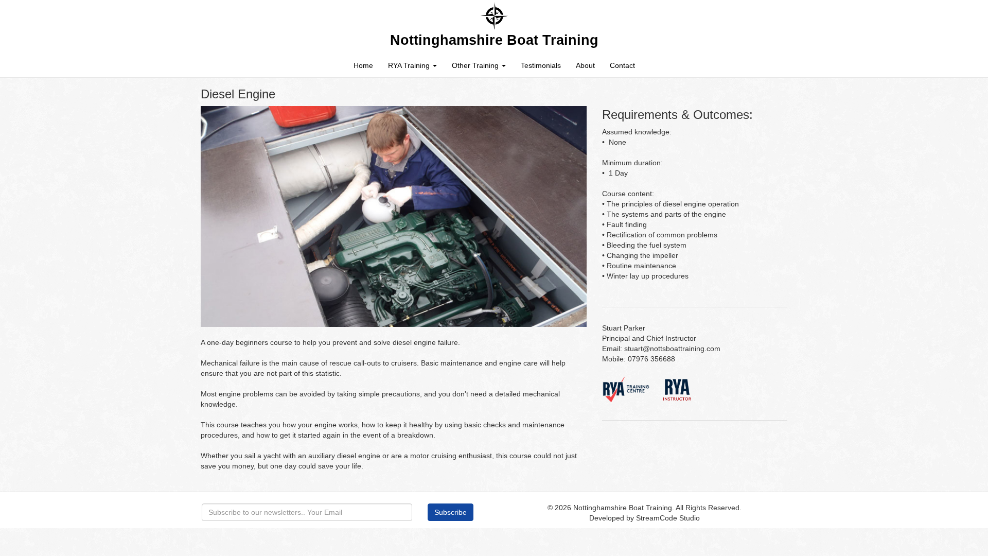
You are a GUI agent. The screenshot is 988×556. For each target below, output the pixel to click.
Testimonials (541, 65)
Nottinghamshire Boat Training (622, 507)
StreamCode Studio (668, 518)
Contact (622, 65)
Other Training (476, 65)
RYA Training (410, 65)
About (585, 65)
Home (363, 65)
